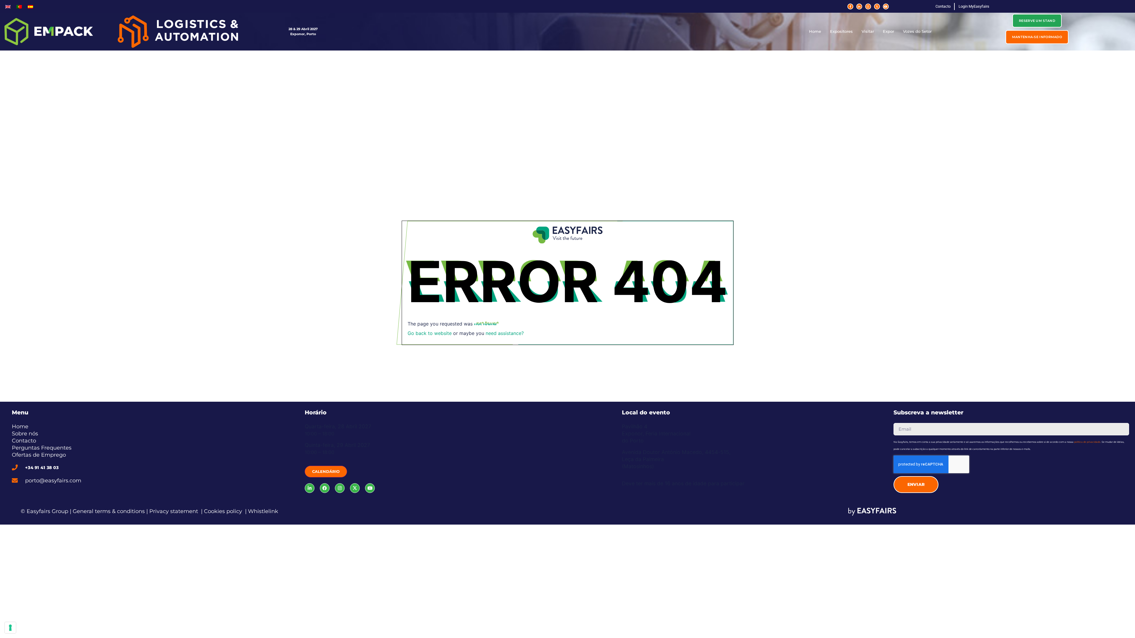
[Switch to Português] (19, 6)
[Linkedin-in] (859, 6)
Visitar (868, 31)
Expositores (841, 31)
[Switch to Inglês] (8, 6)
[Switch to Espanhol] (30, 6)
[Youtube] (886, 6)
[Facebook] (325, 488)
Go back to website (430, 333)
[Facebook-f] (850, 6)
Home (815, 31)
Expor (888, 31)
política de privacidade (1087, 441)
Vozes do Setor (917, 31)
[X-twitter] (877, 6)
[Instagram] (868, 6)
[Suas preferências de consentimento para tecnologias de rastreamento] (10, 627)
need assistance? (505, 333)
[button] (1037, 20)
